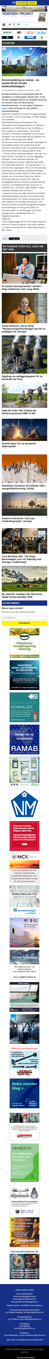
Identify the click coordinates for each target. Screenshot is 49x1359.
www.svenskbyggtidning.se (24, 1296)
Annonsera (32, 3)
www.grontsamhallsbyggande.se (24, 1302)
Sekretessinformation (25, 1358)
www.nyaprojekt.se (24, 1294)
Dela (5, 239)
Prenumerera (21, 3)
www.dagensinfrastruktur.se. (24, 1299)
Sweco (5, 108)
